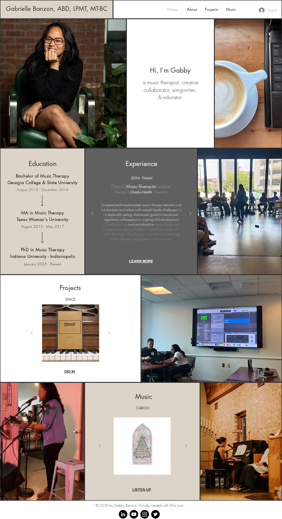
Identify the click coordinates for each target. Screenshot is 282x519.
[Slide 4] (151, 241)
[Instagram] (144, 514)
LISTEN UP (141, 490)
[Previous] (92, 214)
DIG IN (69, 372)
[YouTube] (134, 514)
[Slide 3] (146, 241)
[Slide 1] (131, 241)
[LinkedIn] (123, 514)
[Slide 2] (141, 241)
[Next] (190, 214)
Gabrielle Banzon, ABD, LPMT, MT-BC (57, 9)
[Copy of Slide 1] (136, 241)
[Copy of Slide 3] (75, 358)
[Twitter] (155, 514)
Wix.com (177, 505)
